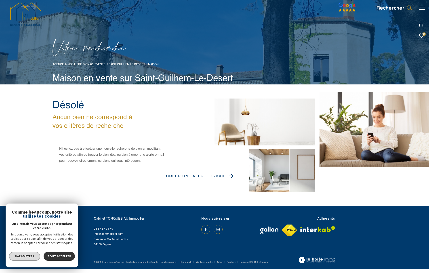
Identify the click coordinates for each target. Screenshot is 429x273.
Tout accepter (59, 256)
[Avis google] (347, 11)
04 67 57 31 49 (103, 228)
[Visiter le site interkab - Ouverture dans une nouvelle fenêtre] (317, 229)
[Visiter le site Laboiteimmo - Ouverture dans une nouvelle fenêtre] (317, 260)
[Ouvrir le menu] (422, 8)
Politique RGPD (248, 262)
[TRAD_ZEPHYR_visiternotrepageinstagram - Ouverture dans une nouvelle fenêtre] (218, 229)
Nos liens (232, 262)
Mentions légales (205, 262)
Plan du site (186, 262)
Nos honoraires (168, 262)
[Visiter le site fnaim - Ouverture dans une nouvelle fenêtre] (289, 230)
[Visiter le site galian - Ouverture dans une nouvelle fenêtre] (269, 230)
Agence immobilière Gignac (73, 64)
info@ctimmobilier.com (108, 234)
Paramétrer (24, 256)
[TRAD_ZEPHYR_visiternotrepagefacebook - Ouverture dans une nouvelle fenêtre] (205, 229)
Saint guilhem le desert (127, 64)
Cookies (263, 262)
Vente (100, 64)
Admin (220, 262)
